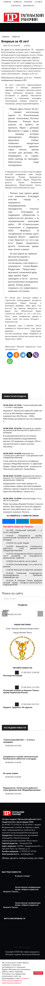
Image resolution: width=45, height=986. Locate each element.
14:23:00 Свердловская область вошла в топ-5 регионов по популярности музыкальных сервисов (22, 555)
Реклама (28, 2)
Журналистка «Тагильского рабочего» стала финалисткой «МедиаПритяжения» (23, 455)
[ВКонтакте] (23, 9)
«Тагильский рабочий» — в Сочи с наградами (22, 406)
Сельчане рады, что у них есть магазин (22, 499)
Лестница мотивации (12, 675)
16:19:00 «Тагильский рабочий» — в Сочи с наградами (22, 531)
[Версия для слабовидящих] (15, 9)
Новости (18, 2)
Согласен (38, 973)
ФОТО (6, 611)
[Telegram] (26, 9)
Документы (28, 5)
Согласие (24, 978)
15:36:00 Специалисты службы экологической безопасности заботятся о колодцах (22, 537)
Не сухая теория (10, 773)
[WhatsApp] (10, 361)
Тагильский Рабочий (31, 954)
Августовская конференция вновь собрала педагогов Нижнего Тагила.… (21, 889)
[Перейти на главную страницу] (23, 17)
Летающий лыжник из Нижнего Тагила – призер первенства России (21, 691)
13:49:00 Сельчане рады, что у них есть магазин (22, 565)
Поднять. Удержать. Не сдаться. (18, 707)
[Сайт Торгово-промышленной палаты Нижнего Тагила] (22, 648)
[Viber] (36, 355)
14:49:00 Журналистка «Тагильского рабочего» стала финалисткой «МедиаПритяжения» (22, 548)
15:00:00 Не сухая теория (17, 543)
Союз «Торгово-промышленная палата (22, 629)
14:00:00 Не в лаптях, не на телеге (21, 561)
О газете (38, 2)
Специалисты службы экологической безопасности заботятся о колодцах (22, 430)
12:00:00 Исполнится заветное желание (24, 569)
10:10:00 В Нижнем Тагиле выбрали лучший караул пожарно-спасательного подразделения (22, 582)
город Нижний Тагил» (22, 633)
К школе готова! (22, 876)
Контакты (16, 5)
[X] (29, 355)
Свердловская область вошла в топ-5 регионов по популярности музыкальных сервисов (22, 478)
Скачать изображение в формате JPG (21, 79)
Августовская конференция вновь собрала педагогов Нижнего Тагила (21, 905)
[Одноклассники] (30, 9)
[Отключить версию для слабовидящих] (19, 9)
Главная (7, 2)
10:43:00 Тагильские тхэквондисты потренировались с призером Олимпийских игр (22, 575)
